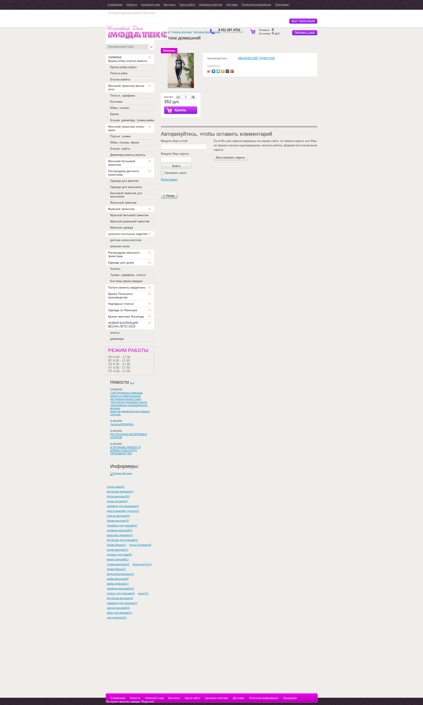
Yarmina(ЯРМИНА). (122, 424)
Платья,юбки (118, 73)
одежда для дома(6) (119, 554)
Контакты (170, 4)
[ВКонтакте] (213, 71)
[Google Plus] (232, 71)
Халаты (115, 268)
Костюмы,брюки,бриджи (126, 281)
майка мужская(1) (118, 583)
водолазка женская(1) (120, 574)
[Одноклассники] (223, 71)
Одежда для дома (121, 262)
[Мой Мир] (227, 71)
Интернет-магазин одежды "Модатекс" (132, 12)
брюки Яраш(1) (116, 569)
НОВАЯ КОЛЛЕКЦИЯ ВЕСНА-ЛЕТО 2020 (123, 324)
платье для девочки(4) (121, 593)
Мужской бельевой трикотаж (129, 215)
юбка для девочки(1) (119, 612)
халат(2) (143, 593)
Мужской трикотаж (121, 209)
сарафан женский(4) (119, 530)
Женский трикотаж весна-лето (126, 87)
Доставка (232, 4)
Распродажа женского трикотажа (124, 254)
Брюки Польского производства (120, 295)
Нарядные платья (121, 303)
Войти (176, 166)
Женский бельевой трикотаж (121, 162)
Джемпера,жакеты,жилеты (127, 154)
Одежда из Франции (122, 310)
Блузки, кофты (120, 148)
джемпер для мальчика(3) (123, 506)
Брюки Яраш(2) (116, 545)
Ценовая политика (210, 4)
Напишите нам (150, 4)
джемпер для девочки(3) (122, 603)
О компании (115, 4)
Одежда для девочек (124, 180)
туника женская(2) (118, 564)
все (132, 382)
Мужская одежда (121, 227)
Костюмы (116, 101)
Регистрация (169, 179)
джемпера (117, 338)
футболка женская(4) (120, 598)
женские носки (120, 246)
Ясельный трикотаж (123, 202)
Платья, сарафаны (122, 95)
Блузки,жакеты (120, 79)
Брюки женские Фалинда (126, 316)
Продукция (282, 4)
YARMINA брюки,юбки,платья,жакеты (127, 59)
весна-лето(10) (142, 564)
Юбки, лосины (119, 108)
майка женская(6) (118, 578)
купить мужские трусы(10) (123, 511)
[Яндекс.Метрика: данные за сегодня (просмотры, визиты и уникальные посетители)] (121, 474)
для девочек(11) (117, 617)
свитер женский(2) (118, 608)
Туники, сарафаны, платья (128, 275)
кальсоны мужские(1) (120, 535)
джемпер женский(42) (120, 588)
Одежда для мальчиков (126, 187)
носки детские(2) (117, 501)
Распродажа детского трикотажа (123, 172)
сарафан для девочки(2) (122, 525)
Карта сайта (187, 4)
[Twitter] (218, 71)
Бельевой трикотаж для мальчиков (126, 195)
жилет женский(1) (118, 559)
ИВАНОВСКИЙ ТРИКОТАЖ (256, 58)
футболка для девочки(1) (122, 540)
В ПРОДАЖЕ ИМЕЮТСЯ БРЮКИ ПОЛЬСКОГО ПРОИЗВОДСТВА (125, 450)
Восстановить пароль (230, 157)
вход (294, 20)
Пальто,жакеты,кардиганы (126, 287)
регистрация (307, 20)
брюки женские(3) (118, 520)
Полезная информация (256, 4)
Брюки (114, 114)
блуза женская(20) (118, 496)
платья (114, 332)
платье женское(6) (118, 515)
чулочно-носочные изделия (128, 234)
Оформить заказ (304, 32)
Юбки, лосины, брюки (124, 142)
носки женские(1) (117, 549)
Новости (131, 4)
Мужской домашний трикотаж (130, 221)
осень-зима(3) (115, 486)
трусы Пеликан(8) (140, 545)
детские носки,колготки (125, 240)
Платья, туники (120, 136)
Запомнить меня (175, 173)
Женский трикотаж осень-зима (126, 128)
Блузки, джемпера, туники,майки (132, 120)
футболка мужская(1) (120, 491)
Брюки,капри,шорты (123, 67)
